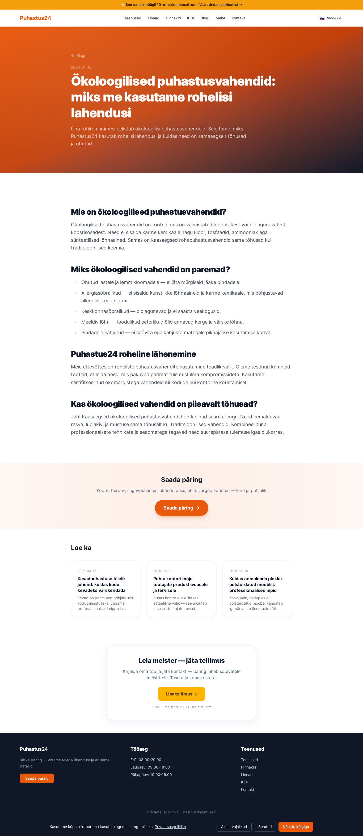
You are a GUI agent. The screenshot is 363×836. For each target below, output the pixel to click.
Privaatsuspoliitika (163, 812)
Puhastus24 (35, 18)
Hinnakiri (173, 18)
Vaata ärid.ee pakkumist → (220, 4)
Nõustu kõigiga (296, 826)
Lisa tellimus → (181, 694)
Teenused (132, 18)
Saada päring (181, 508)
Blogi (205, 18)
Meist (220, 18)
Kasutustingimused (199, 812)
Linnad (153, 18)
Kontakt (238, 18)
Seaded (265, 826)
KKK (190, 18)
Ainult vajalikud (234, 826)
